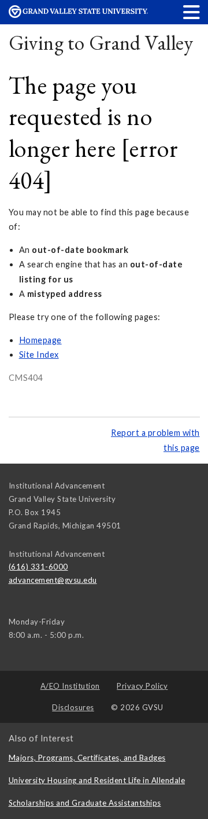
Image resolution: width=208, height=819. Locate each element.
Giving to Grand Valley (101, 43)
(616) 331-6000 (38, 566)
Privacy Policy (142, 686)
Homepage (40, 340)
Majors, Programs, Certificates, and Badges (87, 757)
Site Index (39, 354)
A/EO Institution (70, 686)
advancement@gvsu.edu (53, 580)
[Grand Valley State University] (78, 14)
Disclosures (73, 707)
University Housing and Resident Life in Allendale (97, 780)
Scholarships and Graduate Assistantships (85, 802)
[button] (191, 12)
